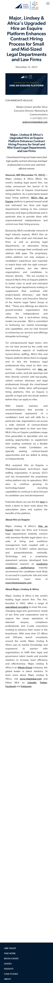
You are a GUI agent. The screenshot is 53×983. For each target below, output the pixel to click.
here (42, 502)
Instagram (26, 686)
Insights (8, 969)
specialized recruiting (16, 607)
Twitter (43, 683)
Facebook (10, 686)
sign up (42, 369)
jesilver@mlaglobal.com (35, 122)
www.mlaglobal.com (31, 679)
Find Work (9, 954)
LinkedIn (31, 683)
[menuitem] (26, 949)
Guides (8, 964)
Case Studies (11, 974)
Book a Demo (11, 959)
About (7, 979)
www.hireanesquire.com (18, 583)
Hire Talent (10, 948)
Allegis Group (25, 668)
